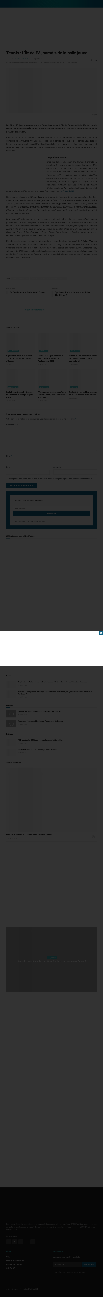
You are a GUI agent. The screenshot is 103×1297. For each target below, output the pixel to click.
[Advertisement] (51, 648)
